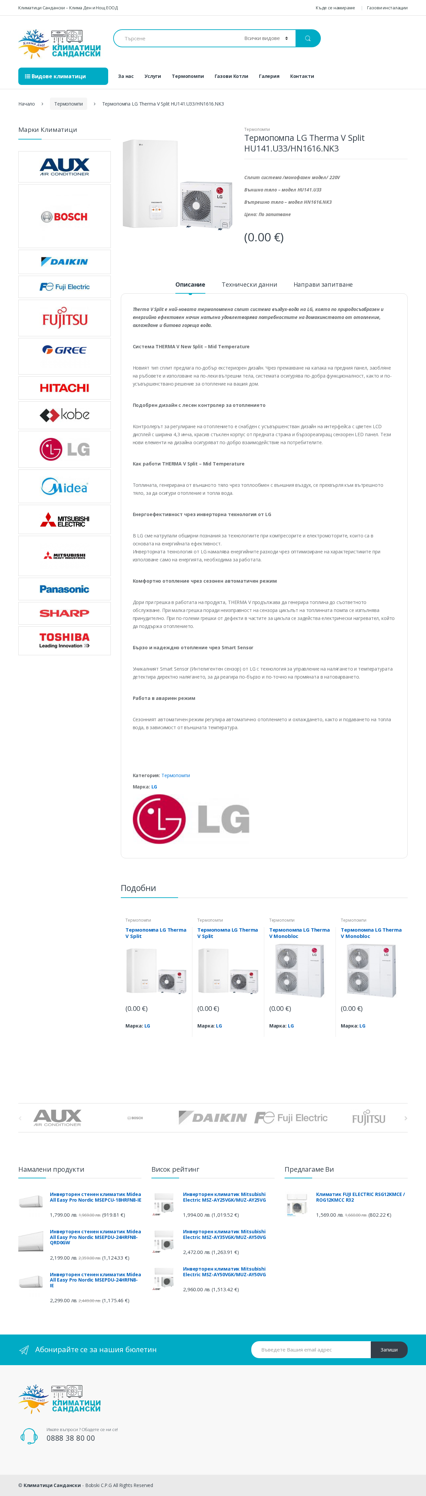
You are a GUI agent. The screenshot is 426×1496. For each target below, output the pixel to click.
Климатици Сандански (52, 1485)
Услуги (152, 76)
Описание (190, 284)
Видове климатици (58, 76)
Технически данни (249, 284)
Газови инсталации (387, 8)
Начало (26, 104)
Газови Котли (231, 76)
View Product (181, 1037)
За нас (126, 76)
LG (154, 786)
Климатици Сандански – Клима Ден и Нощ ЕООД (68, 8)
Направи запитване (323, 284)
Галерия (269, 76)
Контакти (302, 76)
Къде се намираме (335, 8)
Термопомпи (188, 76)
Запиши (389, 1349)
